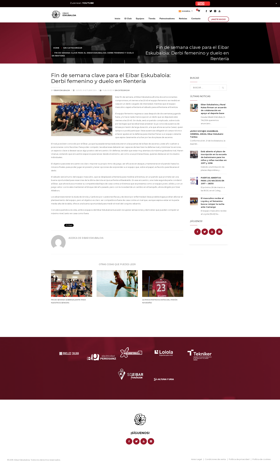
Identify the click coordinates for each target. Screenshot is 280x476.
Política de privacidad (239, 459)
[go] (223, 88)
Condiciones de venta (215, 459)
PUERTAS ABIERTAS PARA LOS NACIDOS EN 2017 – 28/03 (212, 180)
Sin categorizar (122, 90)
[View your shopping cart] (198, 11)
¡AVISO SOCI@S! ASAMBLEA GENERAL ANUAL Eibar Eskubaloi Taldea (206, 134)
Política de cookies (261, 459)
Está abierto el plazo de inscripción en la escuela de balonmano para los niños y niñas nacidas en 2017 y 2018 (214, 157)
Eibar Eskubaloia (62, 90)
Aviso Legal (196, 459)
